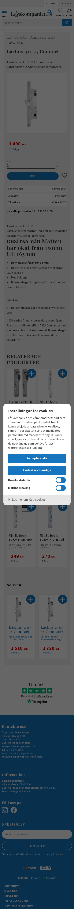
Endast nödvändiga (37, 470)
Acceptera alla (37, 458)
